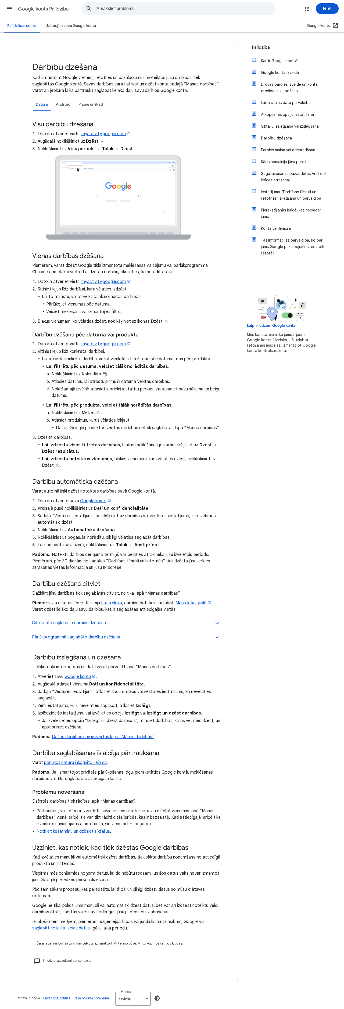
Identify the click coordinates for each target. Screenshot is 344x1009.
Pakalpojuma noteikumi (91, 998)
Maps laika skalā (190, 603)
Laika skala (111, 603)
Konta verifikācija (276, 228)
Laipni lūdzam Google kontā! (271, 325)
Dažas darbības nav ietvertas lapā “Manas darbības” (103, 736)
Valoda (126, 992)
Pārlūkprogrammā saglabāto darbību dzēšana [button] (76, 637)
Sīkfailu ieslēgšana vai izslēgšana (290, 126)
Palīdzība (261, 47)
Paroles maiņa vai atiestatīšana (288, 150)
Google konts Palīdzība (43, 9)
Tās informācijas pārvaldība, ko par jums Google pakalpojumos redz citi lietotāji (292, 247)
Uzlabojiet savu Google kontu (70, 25)
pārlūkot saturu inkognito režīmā (75, 762)
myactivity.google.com (103, 134)
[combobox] (185, 8)
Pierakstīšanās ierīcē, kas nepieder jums (291, 213)
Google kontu (93, 501)
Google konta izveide (280, 72)
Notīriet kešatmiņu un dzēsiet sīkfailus (73, 831)
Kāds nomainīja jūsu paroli (283, 161)
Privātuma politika (56, 998)
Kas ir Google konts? (279, 60)
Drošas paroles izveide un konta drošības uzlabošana (289, 87)
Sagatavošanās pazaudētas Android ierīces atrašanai (293, 176)
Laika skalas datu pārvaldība (286, 102)
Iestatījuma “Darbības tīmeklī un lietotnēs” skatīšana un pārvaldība (291, 195)
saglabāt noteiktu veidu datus (61, 928)
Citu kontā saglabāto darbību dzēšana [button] (69, 623)
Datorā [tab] (42, 104)
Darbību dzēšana (276, 138)
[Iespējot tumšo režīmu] (157, 998)
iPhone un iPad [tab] (90, 104)
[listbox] (133, 999)
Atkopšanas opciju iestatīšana (287, 114)
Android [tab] (63, 104)
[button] (9, 8)
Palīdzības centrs (22, 25)
